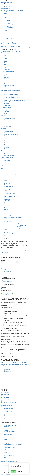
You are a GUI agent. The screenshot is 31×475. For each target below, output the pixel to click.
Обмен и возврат (8, 415)
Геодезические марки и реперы (11, 196)
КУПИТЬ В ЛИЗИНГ (5, 8)
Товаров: (7, 11)
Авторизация (7, 5)
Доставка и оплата (8, 408)
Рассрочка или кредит (9, 455)
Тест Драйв (6, 451)
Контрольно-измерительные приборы (13, 428)
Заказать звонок (5, 45)
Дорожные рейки (8, 182)
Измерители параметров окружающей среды (14, 100)
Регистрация (7, 6)
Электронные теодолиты (10, 119)
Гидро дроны (7, 161)
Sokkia (5, 61)
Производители (7, 414)
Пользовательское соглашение (11, 420)
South (5, 62)
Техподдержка (10, 27)
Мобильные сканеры (9, 86)
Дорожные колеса (8, 183)
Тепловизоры (7, 93)
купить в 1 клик (4, 269)
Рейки (5, 180)
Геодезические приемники (10, 425)
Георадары (6, 436)
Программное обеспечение (10, 441)
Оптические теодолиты (9, 118)
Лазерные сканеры (8, 426)
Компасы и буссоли (8, 197)
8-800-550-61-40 (5, 461)
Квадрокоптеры (7, 160)
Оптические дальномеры (10, 155)
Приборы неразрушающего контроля (13, 96)
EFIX (5, 75)
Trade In (9, 26)
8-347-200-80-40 (13, 461)
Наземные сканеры (8, 88)
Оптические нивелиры (9, 131)
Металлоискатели (8, 126)
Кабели (5, 190)
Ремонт (8, 20)
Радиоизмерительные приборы (11, 99)
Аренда (5, 452)
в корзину (3, 368)
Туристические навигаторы (10, 174)
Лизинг (8, 23)
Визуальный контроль (9, 101)
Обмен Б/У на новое (9, 454)
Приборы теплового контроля (11, 94)
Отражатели (7, 187)
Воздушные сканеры (9, 85)
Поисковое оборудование (10, 431)
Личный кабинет (5, 51)
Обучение (15, 293)
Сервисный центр (8, 29)
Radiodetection (7, 147)
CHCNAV (6, 58)
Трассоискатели (8, 125)
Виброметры (7, 103)
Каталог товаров (8, 16)
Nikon (5, 64)
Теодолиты (6, 430)
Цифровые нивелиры (9, 135)
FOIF (5, 55)
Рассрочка (9, 281)
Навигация (6, 439)
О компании (7, 14)
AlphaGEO (6, 57)
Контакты (6, 30)
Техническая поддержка (9, 447)
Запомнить (12, 273)
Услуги (5, 17)
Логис (5, 148)
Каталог (6, 35)
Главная (6, 13)
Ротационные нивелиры (9, 132)
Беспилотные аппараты (9, 438)
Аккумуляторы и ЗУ (8, 189)
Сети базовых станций (12, 19)
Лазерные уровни (8, 434)
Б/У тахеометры (8, 221)
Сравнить (11, 271)
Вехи (5, 184)
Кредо (5, 210)
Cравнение (14, 3)
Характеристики (7, 296)
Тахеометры (7, 423)
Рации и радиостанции (9, 193)
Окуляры (6, 192)
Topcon (5, 65)
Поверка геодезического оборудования (13, 444)
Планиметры (7, 199)
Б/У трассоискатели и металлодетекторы (13, 223)
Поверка (9, 22)
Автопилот (6, 163)
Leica (5, 60)
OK (13, 471)
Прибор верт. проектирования (11, 134)
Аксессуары (7, 232)
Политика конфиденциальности (11, 418)
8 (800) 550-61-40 (14, 43)
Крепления (6, 195)
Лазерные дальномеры (9, 153)
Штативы (6, 179)
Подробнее (19, 471)
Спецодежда (7, 200)
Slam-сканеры (7, 83)
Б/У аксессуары (7, 220)
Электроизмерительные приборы (12, 97)
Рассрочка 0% (10, 24)
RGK (5, 140)
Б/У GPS (6, 218)
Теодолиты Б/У (7, 215)
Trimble (5, 67)
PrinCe (5, 74)
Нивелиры (6, 433)
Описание (6, 294)
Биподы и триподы (8, 186)
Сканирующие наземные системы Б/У (13, 217)
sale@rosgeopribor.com (6, 2)
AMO (5, 142)
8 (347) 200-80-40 (5, 43)
